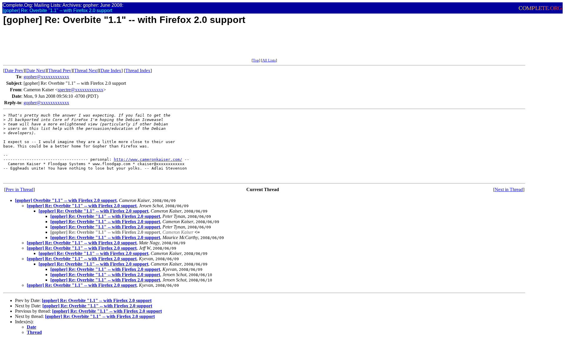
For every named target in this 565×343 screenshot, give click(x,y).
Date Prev (14, 70)
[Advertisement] (110, 45)
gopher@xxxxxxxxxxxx (46, 76)
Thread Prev (59, 70)
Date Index (111, 70)
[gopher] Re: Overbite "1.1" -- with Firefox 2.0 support (82, 205)
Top (256, 60)
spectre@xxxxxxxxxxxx (80, 89)
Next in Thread (509, 189)
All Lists (269, 60)
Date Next (35, 70)
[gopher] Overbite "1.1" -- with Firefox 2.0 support (66, 200)
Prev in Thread (19, 189)
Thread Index (137, 70)
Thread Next (86, 70)
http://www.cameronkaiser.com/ (148, 159)
